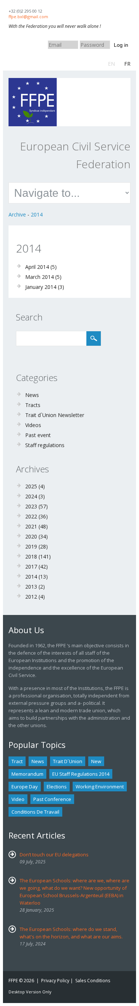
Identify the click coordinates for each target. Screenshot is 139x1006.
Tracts (32, 404)
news (38, 761)
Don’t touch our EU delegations (54, 854)
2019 (31, 546)
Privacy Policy (55, 980)
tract (17, 761)
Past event (38, 435)
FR (127, 63)
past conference (52, 799)
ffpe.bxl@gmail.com (28, 16)
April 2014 (37, 266)
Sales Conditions (92, 980)
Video (17, 799)
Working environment (100, 786)
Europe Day (24, 786)
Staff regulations (44, 445)
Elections (57, 786)
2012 (31, 596)
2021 (31, 526)
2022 (31, 516)
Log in (121, 45)
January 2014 (40, 286)
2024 (31, 496)
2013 (31, 586)
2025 (31, 486)
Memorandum (27, 774)
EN (111, 63)
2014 (37, 214)
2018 (31, 556)
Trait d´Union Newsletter (54, 415)
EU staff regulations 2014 (80, 774)
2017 (31, 566)
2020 (31, 536)
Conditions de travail (35, 811)
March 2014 (39, 276)
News (32, 394)
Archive (17, 214)
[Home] (33, 81)
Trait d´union (67, 761)
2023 (31, 506)
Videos (33, 425)
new (96, 761)
